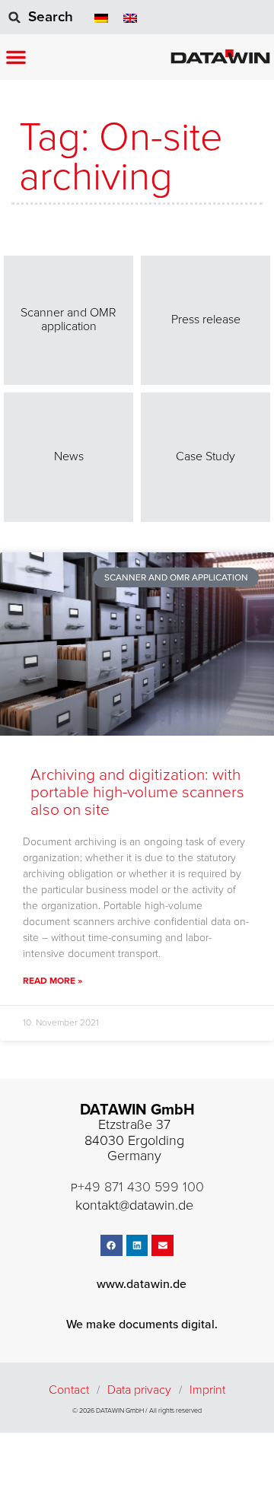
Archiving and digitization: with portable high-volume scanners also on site (137, 792)
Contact (69, 1390)
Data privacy (139, 1390)
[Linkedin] (137, 1246)
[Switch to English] (130, 17)
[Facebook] (111, 1246)
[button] (16, 57)
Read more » (52, 980)
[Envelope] (162, 1246)
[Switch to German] (101, 17)
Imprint (207, 1390)
